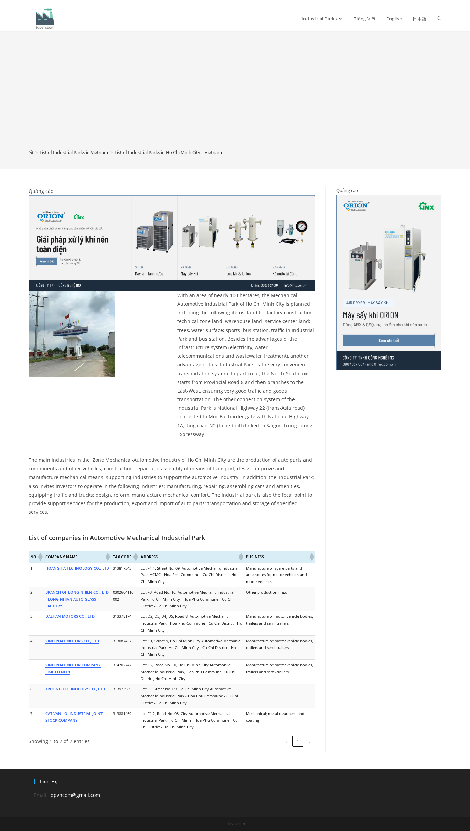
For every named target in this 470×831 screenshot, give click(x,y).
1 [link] (298, 741)
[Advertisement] (235, 95)
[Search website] (439, 18)
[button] (40, 557)
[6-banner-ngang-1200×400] (172, 242)
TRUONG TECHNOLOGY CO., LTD (75, 689)
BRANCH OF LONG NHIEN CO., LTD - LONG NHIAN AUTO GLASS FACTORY (77, 599)
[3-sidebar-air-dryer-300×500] (388, 282)
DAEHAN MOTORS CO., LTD (70, 616)
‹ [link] (286, 741)
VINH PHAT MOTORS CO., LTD (72, 640)
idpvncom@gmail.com (74, 795)
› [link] (309, 741)
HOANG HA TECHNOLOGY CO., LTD (77, 568)
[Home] (31, 152)
